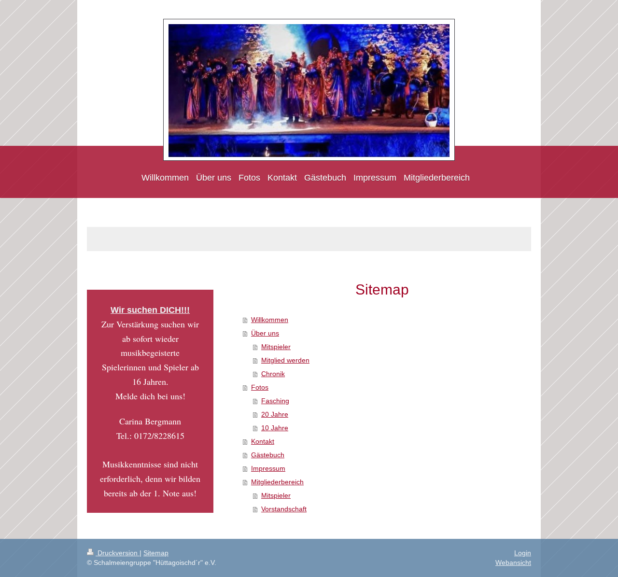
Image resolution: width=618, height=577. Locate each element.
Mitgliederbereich (277, 482)
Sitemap (156, 553)
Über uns (265, 333)
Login (522, 553)
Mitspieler (276, 347)
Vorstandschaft (284, 509)
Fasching (275, 401)
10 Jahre (274, 428)
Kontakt (262, 441)
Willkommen (269, 320)
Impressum (268, 468)
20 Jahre (274, 414)
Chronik (273, 374)
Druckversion (118, 553)
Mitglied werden (285, 360)
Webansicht (513, 562)
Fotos (259, 387)
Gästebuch (267, 455)
